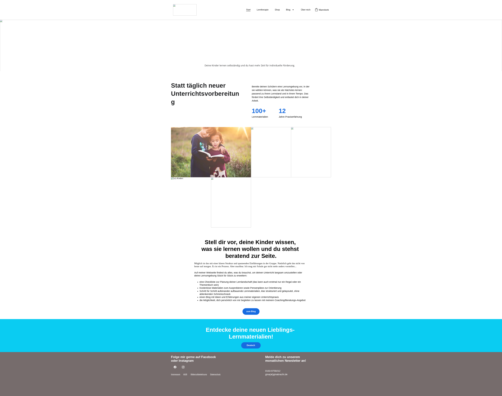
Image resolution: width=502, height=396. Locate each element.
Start (248, 10)
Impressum (175, 374)
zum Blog (251, 311)
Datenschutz (215, 374)
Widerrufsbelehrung (199, 374)
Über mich (305, 10)
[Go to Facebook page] (175, 367)
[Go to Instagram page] (183, 367)
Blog (288, 10)
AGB (185, 374)
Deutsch (251, 345)
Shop (277, 10)
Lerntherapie (263, 10)
